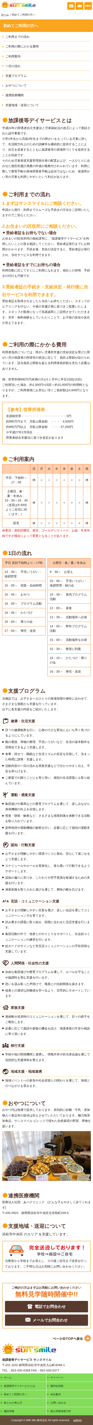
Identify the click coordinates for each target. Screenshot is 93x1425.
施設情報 (9, 1411)
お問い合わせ (58, 1402)
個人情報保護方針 (60, 1411)
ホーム (5, 14)
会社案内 (55, 1394)
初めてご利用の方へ (15, 1394)
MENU (88, 6)
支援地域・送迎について (22, 105)
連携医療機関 (14, 95)
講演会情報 (56, 1385)
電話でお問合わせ (50, 1306)
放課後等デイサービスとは (19, 1385)
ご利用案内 (13, 56)
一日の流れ (13, 66)
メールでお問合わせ (50, 1320)
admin (77, 1420)
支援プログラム (16, 75)
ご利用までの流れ (17, 36)
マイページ (56, 1377)
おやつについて (16, 85)
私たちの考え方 (13, 1402)
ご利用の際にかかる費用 (22, 46)
